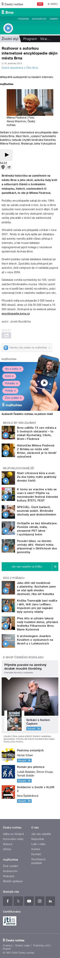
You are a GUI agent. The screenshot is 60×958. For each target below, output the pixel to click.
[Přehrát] (6, 155)
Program (23, 19)
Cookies (7, 945)
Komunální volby (13, 839)
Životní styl (10, 39)
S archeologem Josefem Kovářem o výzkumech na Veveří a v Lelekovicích (35, 639)
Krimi (8, 376)
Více (45, 39)
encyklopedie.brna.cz (16, 313)
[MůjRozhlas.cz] (6, 84)
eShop (7, 849)
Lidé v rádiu (38, 844)
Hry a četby (11, 368)
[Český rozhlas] (12, 4)
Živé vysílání (12, 397)
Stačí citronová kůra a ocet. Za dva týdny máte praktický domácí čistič (36, 476)
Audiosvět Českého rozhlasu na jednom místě (27, 414)
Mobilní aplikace (13, 881)
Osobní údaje (22, 945)
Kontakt (36, 854)
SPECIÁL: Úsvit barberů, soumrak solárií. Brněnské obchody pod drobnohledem (36, 510)
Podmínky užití (41, 945)
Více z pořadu (13, 578)
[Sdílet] (9, 167)
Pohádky (10, 383)
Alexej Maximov (16, 121)
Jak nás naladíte (41, 834)
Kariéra (35, 849)
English (7, 948)
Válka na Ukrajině (13, 834)
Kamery (54, 19)
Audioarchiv (39, 19)
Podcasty (9, 876)
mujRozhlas (8, 359)
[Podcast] (3, 167)
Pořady (9, 390)
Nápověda (37, 839)
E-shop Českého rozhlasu (23, 657)
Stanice (7, 844)
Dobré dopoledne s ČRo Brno (20, 67)
